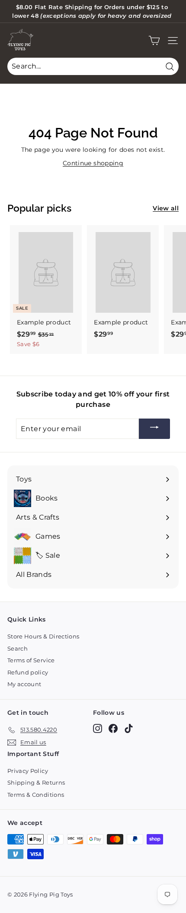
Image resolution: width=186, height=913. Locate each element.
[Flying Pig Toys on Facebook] (113, 728)
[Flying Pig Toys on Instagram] (97, 728)
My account (24, 684)
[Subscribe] (154, 429)
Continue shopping (93, 163)
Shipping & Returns (36, 782)
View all (166, 208)
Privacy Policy (27, 770)
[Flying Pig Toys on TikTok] (128, 728)
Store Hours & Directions (43, 636)
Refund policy (27, 672)
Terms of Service (31, 660)
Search (17, 648)
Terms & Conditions (35, 794)
